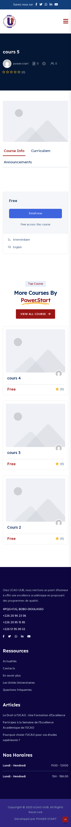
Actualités (9, 661)
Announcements (18, 162)
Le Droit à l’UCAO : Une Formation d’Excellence (34, 715)
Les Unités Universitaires (19, 682)
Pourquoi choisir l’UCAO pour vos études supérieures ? (30, 738)
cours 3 (13, 452)
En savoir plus (12, 675)
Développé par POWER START (35, 819)
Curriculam (40, 150)
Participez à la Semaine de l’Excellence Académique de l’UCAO (28, 725)
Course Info (14, 150)
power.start (21, 63)
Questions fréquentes (17, 690)
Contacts (9, 668)
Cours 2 (14, 527)
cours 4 (14, 378)
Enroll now (35, 213)
